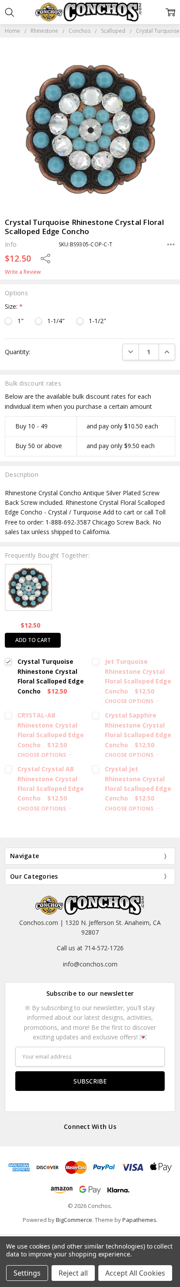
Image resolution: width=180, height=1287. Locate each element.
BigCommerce (74, 1220)
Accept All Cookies (135, 1273)
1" (20, 321)
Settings (27, 1273)
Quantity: (17, 352)
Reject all (73, 1273)
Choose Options (130, 701)
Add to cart (33, 640)
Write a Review (23, 272)
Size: (14, 306)
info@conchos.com (90, 964)
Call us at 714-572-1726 (90, 948)
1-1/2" (97, 321)
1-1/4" (56, 321)
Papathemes (139, 1220)
